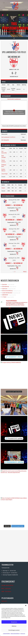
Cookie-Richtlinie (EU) (7, 292)
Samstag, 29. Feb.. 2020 (14, 199)
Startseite (4, 284)
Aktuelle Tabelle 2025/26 (7, 585)
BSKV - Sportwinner (6, 588)
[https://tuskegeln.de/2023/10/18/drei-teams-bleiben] (14, 510)
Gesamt (21, 148)
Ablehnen (14, 626)
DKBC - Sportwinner (6, 591)
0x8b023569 (5, 294)
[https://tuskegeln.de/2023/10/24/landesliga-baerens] (14, 456)
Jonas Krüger (4, 173)
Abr (14, 148)
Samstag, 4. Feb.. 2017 (14, 228)
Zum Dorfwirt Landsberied (14, 99)
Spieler (3, 148)
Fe (17, 148)
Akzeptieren (14, 622)
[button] (26, 605)
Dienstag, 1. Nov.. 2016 (14, 243)
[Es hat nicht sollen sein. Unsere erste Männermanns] (14, 320)
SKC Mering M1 (5, 140)
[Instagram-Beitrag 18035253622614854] (14, 402)
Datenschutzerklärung (15, 633)
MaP (25, 148)
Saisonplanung (5, 286)
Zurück (3, 271)
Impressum (22, 633)
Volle (10, 148)
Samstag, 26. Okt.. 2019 (14, 214)
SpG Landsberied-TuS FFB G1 (8, 137)
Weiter (25, 271)
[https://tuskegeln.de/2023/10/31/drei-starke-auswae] (14, 429)
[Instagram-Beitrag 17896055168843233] (14, 375)
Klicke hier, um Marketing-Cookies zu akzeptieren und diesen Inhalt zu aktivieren (14, 112)
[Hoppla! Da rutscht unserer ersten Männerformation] (14, 483)
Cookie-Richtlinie (6, 633)
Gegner (3, 187)
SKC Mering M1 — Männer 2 (14, 220)
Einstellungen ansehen (14, 630)
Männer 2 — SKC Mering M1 (14, 205)
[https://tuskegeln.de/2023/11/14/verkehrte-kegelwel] (14, 348)
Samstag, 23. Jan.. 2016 (14, 257)
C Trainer (4, 296)
